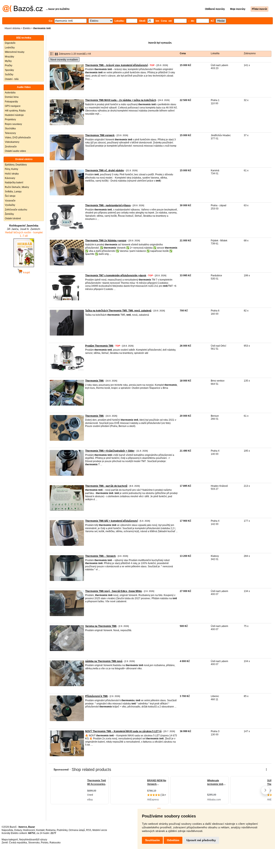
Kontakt (40, 830)
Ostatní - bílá (12, 79)
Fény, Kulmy (11, 169)
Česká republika (18, 842)
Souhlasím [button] (152, 840)
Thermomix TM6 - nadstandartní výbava (108, 205)
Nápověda (7, 830)
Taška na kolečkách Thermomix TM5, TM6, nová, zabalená (118, 310)
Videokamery (12, 142)
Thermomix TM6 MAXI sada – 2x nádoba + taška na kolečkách (120, 100)
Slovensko (34, 842)
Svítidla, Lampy (13, 191)
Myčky (8, 61)
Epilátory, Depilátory (16, 164)
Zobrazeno (250, 53)
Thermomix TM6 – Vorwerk (100, 556)
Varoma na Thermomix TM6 (101, 626)
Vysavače (10, 200)
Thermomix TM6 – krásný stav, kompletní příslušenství (116, 65)
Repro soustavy (13, 124)
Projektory (10, 119)
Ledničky (10, 47)
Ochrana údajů (77, 830)
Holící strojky (12, 173)
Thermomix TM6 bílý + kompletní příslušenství (111, 520)
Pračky (8, 65)
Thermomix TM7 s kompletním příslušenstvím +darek (115, 275)
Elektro (27, 28)
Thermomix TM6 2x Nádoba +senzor (105, 240)
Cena (183, 53)
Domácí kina (12, 97)
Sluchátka (10, 128)
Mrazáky (9, 56)
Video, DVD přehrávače (18, 137)
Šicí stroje (10, 196)
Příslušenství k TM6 (96, 696)
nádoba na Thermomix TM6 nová (103, 661)
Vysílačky (10, 205)
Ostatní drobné (13, 218)
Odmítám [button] (173, 840)
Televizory (10, 133)
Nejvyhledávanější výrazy (33, 839)
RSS (88, 830)
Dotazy (18, 830)
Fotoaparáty (11, 101)
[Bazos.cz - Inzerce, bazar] (23, 11)
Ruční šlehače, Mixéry (17, 187)
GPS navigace (13, 106)
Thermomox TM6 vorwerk (100, 135)
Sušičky (9, 74)
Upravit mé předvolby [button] (201, 840)
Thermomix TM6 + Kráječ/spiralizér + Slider (109, 450)
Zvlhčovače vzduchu (16, 209)
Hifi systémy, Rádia (15, 110)
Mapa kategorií (10, 839)
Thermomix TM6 (94, 380)
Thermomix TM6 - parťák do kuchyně (106, 486)
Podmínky (62, 830)
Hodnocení (29, 830)
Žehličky (9, 214)
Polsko (44, 842)
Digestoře (10, 43)
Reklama (51, 830)
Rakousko (55, 842)
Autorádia (10, 92)
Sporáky (9, 70)
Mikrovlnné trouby (14, 52)
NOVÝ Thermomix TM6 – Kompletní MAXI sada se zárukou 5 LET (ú (123, 731)
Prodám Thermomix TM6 (99, 345)
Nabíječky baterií (14, 182)
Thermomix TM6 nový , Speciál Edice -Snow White (113, 591)
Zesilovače (11, 146)
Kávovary (10, 178)
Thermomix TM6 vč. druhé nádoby (104, 170)
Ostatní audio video (15, 151)
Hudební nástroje (14, 115)
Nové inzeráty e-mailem (64, 59)
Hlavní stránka (12, 28)
